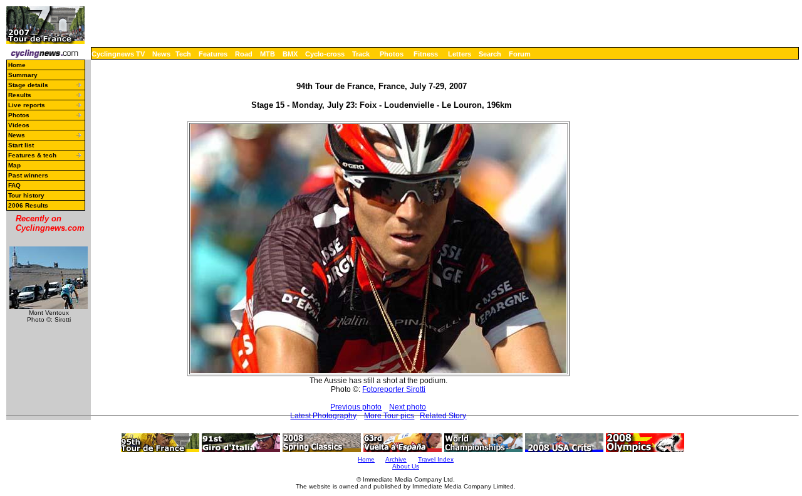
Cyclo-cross (325, 54)
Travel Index (436, 459)
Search (490, 54)
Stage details (28, 85)
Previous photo (356, 407)
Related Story (443, 415)
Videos (18, 125)
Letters (459, 54)
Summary (23, 74)
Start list (21, 145)
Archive (396, 459)
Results (19, 95)
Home (17, 64)
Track (361, 54)
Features (213, 54)
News (161, 54)
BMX (290, 54)
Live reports (26, 105)
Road (244, 54)
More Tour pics (389, 415)
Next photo (407, 407)
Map (14, 165)
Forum (520, 54)
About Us (405, 466)
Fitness (426, 54)
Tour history (26, 195)
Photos (392, 54)
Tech (183, 54)
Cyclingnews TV (118, 54)
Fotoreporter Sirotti (393, 389)
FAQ (14, 185)
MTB (267, 54)
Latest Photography (323, 415)
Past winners (28, 175)
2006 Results (28, 205)
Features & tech (32, 155)
